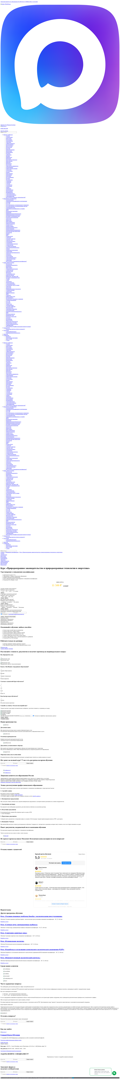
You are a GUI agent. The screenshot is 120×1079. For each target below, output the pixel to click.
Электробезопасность (11, 257)
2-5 (1, 688)
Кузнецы (8, 153)
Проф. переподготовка (8, 262)
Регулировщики (10, 177)
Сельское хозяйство (10, 238)
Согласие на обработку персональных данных (45, 715)
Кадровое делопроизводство (13, 216)
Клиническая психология (12, 217)
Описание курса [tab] (4, 618)
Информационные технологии (13, 289)
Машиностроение (10, 292)
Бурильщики (9, 139)
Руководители (9, 236)
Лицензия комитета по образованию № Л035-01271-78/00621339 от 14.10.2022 (19, 1)
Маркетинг (8, 220)
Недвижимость (9, 297)
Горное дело (9, 304)
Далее (2, 592)
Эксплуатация (9, 256)
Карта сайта (18, 1040)
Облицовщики (9, 167)
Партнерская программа (12, 337)
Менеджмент (9, 221)
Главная (2, 552)
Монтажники (9, 161)
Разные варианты (5, 678)
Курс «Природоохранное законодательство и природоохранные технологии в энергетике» (41, 552)
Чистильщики (9, 191)
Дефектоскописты (10, 143)
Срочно (4, 602)
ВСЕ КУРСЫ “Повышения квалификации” (16, 261)
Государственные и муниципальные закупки (16, 206)
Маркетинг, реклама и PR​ (12, 276)
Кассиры (8, 148)
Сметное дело (9, 240)
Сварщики (8, 182)
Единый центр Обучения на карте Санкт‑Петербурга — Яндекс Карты (60, 906)
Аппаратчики (9, 137)
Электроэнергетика (10, 258)
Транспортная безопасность (12, 247)
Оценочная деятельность (12, 321)
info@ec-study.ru (36, 796)
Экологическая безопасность (13, 252)
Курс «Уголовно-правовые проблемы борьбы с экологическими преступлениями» (31, 916)
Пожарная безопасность (11, 227)
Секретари (8, 237)
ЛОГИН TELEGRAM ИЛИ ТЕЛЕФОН (10, 715)
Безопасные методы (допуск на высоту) (15, 329)
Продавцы (8, 176)
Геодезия (8, 202)
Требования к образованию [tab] (7, 619)
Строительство (9, 245)
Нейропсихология (10, 223)
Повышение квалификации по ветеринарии (16, 201)
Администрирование (11, 300)
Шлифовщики (9, 192)
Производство (9, 271)
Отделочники (9, 171)
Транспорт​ (8, 286)
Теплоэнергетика (10, 310)
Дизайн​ (8, 279)
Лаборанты (8, 154)
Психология (9, 232)
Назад (2, 598)
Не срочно (16, 602)
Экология (8, 253)
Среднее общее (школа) (6, 670)
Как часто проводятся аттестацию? (9, 991)
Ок (73, 1077)
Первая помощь (10, 226)
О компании (6, 335)
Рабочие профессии (8, 134)
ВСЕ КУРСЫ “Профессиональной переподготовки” (18, 326)
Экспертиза (9, 255)
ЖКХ (7, 210)
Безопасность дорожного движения (14, 299)
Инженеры (8, 212)
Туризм (8, 248)
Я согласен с (13, 614)
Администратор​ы (10, 290)
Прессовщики (9, 173)
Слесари (8, 183)
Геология (8, 317)
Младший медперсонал (11, 159)
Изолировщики (9, 144)
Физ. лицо (4, 596)
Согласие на (10, 765)
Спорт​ (7, 280)
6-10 (10, 591)
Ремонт (8, 233)
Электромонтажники (11, 194)
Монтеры (8, 162)
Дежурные (8, 142)
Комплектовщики (10, 149)
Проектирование (10, 228)
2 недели (10, 602)
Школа (3, 607)
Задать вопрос (30, 763)
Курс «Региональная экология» (12, 941)
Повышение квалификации (9, 198)
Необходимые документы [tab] (7, 620)
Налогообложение (10, 222)
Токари (8, 187)
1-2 (3, 591)
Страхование (9, 242)
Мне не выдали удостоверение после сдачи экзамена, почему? (15, 999)
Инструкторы (9, 146)
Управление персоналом (12, 250)
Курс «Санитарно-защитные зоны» (14, 933)
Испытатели (9, 147)
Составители (9, 184)
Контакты (8, 336)
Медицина (8, 272)
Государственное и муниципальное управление (17, 205)
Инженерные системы (11, 322)
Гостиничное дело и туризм (12, 285)
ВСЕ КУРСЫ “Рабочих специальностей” (16, 197)
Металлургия (9, 320)
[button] (60, 986)
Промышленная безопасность (13, 230)
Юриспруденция (10, 275)
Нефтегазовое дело (10, 296)
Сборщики (8, 181)
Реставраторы (9, 179)
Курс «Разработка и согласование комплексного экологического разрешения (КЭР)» (32, 949)
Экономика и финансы (11, 309)
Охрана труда (9, 225)
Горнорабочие (9, 141)
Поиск (2, 132)
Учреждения (9, 251)
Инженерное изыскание (12, 211)
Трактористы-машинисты (12, 166)
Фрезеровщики (9, 189)
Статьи (7, 340)
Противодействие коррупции (13, 231)
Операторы (8, 169)
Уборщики (8, 188)
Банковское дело (10, 315)
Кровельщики (9, 152)
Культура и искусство (11, 316)
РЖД (7, 235)
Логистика (8, 218)
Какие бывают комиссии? (7, 1004)
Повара (8, 172)
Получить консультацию (10, 616)
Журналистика (9, 307)
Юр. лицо (11, 596)
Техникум (9, 607)
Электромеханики (10, 193)
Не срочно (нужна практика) (7, 702)
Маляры (8, 156)
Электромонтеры (10, 196)
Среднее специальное (6, 676)
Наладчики (8, 164)
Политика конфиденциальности (8, 1040)
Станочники (9, 186)
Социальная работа (10, 241)
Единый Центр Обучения (10, 1035)
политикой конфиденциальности (16, 614)
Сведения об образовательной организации (11, 1051)
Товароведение (9, 325)
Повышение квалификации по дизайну (15, 208)
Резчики (8, 178)
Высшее (15, 607)
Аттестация (6, 330)
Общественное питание (11, 168)
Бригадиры (8, 138)
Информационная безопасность (13, 213)
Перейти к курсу (4, 921)
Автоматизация (9, 200)
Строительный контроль (12, 243)
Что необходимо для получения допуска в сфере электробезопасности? (17, 986)
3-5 (6, 591)
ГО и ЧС (8, 203)
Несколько (21, 607)
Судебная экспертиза (11, 246)
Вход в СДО (9, 339)
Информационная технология (13, 215)
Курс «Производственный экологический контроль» (20, 958)
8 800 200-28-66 (4, 128)
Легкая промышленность (12, 324)
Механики (8, 158)
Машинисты (9, 157)
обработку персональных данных (12, 765)
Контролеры (9, 151)
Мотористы (9, 163)
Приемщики (9, 174)
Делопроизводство (10, 207)
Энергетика (9, 260)
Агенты (8, 136)
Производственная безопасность (14, 311)
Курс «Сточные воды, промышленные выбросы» (19, 925)
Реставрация (9, 319)
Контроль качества (10, 314)
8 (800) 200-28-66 (18, 794)
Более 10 (3, 693)
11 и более (15, 591)
